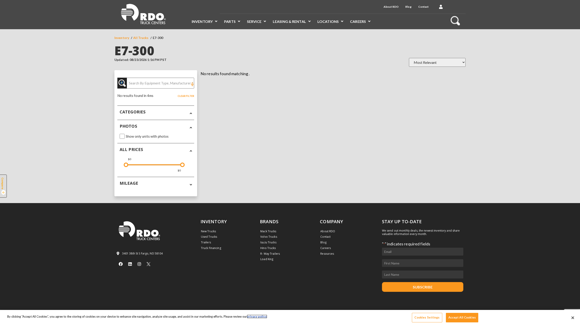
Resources (327, 254)
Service (254, 21)
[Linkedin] (130, 264)
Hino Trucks (268, 248)
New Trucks (208, 231)
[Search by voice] (192, 84)
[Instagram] (139, 264)
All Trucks (140, 38)
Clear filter (186, 96)
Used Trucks (209, 237)
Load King (266, 259)
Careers (358, 21)
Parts (230, 21)
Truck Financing (211, 248)
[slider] (126, 165)
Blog (408, 6)
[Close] (573, 318)
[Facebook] (121, 264)
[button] (441, 6)
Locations (328, 21)
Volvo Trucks (268, 237)
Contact (423, 6)
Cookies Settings (427, 317)
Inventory (202, 21)
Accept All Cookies (462, 317)
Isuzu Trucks (268, 242)
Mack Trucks (268, 231)
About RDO (391, 6)
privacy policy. (257, 316)
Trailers (206, 242)
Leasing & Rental (289, 21)
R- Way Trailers (270, 254)
